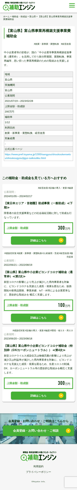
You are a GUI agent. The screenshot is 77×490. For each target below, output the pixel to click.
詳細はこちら (38, 240)
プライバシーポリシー (38, 471)
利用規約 (38, 466)
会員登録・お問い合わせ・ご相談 (36, 430)
